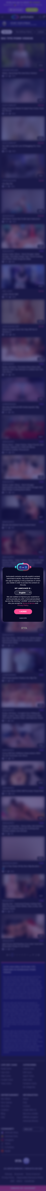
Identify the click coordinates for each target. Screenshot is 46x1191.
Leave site (23, 618)
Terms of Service (28, 603)
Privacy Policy (23, 605)
